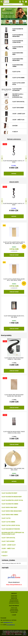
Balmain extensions (14, 139)
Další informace (18, 634)
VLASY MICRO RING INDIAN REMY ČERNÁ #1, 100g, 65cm (14, 358)
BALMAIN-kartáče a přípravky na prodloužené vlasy (17, 95)
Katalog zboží (14, 597)
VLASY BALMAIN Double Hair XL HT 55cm (13, 161)
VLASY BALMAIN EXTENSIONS (16, 89)
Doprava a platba (14, 609)
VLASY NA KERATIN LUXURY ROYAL (17, 41)
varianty (13, 173)
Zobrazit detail (14, 255)
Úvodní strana (14, 595)
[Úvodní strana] (6, 1)
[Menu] (1, 1)
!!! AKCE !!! (15, 131)
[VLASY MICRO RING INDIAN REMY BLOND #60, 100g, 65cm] (14, 384)
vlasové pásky (14, 182)
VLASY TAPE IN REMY (18, 107)
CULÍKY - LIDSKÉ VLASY (18, 113)
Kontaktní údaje (14, 612)
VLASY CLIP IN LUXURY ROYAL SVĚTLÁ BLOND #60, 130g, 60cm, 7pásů (14, 242)
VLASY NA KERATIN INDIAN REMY (17, 35)
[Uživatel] (20, 1)
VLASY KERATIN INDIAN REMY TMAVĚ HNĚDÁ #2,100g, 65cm (14, 432)
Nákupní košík (14, 598)
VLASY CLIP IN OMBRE (18, 77)
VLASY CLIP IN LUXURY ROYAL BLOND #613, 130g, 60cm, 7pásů (14, 279)
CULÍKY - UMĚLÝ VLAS (18, 119)
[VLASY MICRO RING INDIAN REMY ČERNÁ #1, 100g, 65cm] (14, 347)
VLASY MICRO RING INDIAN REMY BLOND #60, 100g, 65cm (14, 395)
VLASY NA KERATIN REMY (17, 29)
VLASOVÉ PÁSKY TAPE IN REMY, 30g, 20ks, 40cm (14, 469)
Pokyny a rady (14, 607)
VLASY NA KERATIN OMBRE (17, 47)
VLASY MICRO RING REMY (17, 53)
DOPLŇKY (15, 125)
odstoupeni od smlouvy (14, 603)
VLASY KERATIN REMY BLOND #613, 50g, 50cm (14, 316)
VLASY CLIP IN (16, 71)
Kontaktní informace (14, 601)
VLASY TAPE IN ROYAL (18, 101)
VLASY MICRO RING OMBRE (17, 65)
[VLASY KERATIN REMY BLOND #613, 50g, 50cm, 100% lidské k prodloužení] (14, 305)
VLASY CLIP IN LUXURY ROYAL (18, 83)
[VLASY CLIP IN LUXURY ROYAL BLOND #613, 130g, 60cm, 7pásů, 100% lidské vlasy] (14, 269)
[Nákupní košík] (26, 1)
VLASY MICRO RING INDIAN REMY (17, 59)
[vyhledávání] (23, 1)
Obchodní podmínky (14, 600)
